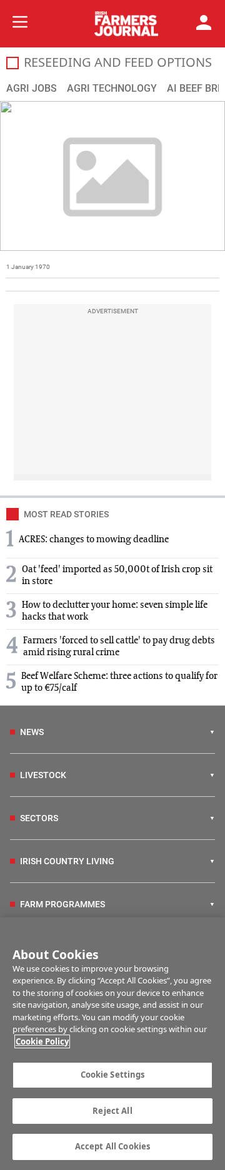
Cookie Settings (113, 1074)
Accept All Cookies (112, 1146)
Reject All (112, 1110)
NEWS (32, 732)
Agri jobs (31, 88)
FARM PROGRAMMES (62, 904)
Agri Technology (112, 88)
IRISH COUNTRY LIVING (67, 861)
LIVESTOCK (43, 775)
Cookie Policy (42, 1041)
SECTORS (39, 818)
